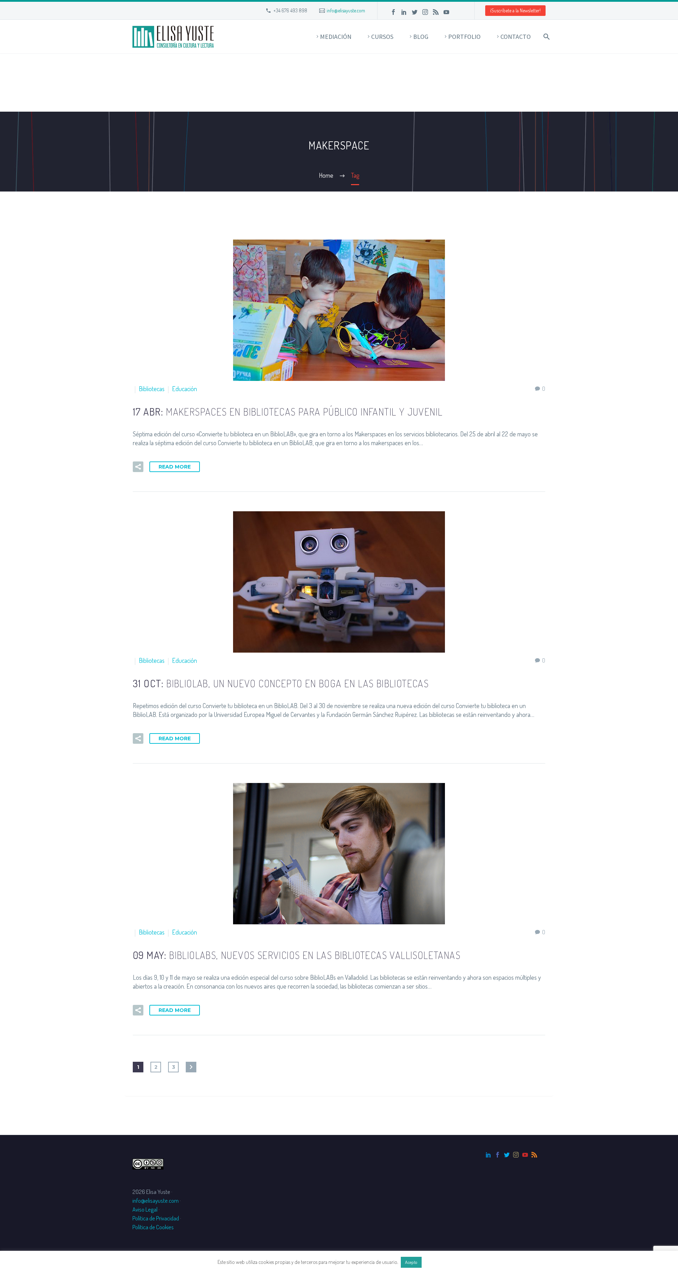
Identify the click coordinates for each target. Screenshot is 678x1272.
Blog (420, 37)
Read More (175, 467)
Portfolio (464, 37)
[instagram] (516, 1155)
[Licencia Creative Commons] (147, 1163)
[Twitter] (414, 12)
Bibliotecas (152, 389)
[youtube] (525, 1155)
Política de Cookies (153, 1227)
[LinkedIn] (404, 12)
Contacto (515, 37)
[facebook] (497, 1155)
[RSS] (435, 12)
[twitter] (507, 1155)
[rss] (534, 1155)
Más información (442, 1262)
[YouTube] (446, 12)
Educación (184, 389)
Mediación (335, 37)
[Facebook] (393, 12)
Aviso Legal (144, 1209)
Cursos (382, 37)
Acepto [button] (411, 1262)
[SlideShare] (457, 12)
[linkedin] (488, 1155)
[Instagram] (425, 12)
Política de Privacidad (155, 1218)
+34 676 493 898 (290, 10)
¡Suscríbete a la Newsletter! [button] (515, 10)
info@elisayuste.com (346, 10)
